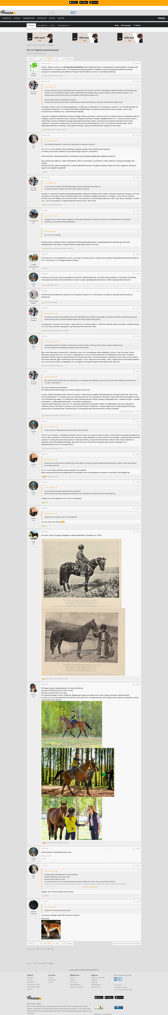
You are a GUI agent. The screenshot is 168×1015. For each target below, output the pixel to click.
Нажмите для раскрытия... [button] (91, 887)
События (94, 982)
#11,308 (138, 291)
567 (53, 59)
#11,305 (138, 210)
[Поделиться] (134, 63)
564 (41, 59)
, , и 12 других (57, 842)
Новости (6, 18)
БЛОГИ (52, 18)
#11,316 (138, 531)
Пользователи (63, 25)
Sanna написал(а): (50, 487)
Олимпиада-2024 (33, 984)
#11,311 (138, 371)
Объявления (29, 18)
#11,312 (138, 421)
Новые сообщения (32, 29)
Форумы (31, 25)
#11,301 (138, 63)
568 (57, 59)
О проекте (118, 985)
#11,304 (138, 177)
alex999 (30, 53)
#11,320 (138, 901)
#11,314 (138, 482)
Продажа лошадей (77, 987)
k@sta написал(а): (50, 871)
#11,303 (138, 135)
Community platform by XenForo (84, 970)
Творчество (95, 987)
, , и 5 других (53, 75)
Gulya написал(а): (50, 313)
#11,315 (138, 508)
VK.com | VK (46, 856)
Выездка (30, 977)
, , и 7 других (55, 129)
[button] (48, 25)
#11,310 (138, 336)
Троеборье (31, 982)
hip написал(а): (49, 87)
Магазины (52, 980)
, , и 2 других (56, 330)
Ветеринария (96, 984)
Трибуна (94, 980)
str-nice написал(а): (50, 141)
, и (50, 302)
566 (49, 59)
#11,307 (138, 273)
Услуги (72, 977)
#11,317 (138, 684)
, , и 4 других (58, 248)
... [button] (37, 59)
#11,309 (138, 308)
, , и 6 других (56, 678)
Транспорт (73, 982)
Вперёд (69, 59)
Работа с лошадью (98, 977)
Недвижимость (75, 984)
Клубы (50, 977)
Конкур (29, 980)
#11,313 (138, 454)
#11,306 (138, 254)
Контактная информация (123, 990)
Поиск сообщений (44, 29)
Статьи (17, 18)
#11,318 (138, 848)
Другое (29, 989)
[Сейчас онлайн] (34, 218)
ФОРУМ (61, 18)
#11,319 (138, 865)
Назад (31, 59)
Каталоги (42, 18)
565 (45, 59)
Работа (72, 980)
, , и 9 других (53, 204)
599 (64, 59)
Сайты (50, 982)
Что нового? (42, 25)
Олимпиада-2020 (33, 987)
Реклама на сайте (120, 987)
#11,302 (138, 81)
